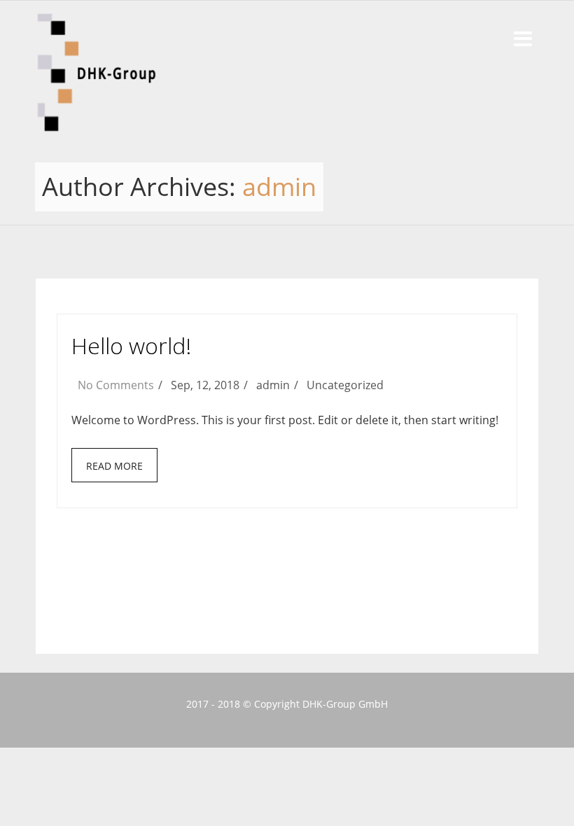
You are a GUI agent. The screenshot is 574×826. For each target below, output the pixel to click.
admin (279, 186)
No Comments (116, 385)
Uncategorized (345, 385)
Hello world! (131, 345)
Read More (114, 465)
